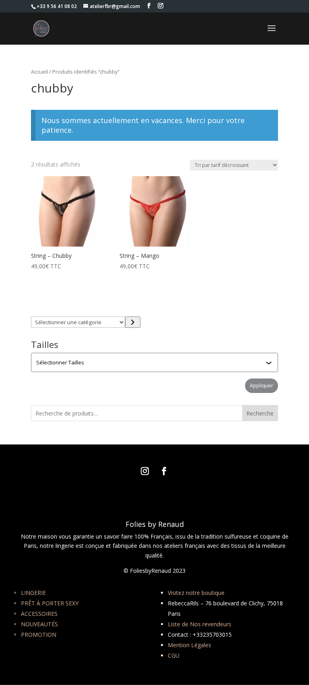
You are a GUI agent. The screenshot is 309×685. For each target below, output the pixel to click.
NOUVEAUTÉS (39, 624)
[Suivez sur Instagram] (145, 471)
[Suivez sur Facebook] (164, 471)
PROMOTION (38, 634)
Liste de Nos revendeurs (199, 624)
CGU (173, 655)
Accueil (39, 71)
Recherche (260, 413)
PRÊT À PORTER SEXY (49, 603)
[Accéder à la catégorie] (132, 322)
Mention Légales (189, 645)
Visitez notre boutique (196, 593)
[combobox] (155, 362)
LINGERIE (33, 593)
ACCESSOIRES (39, 613)
